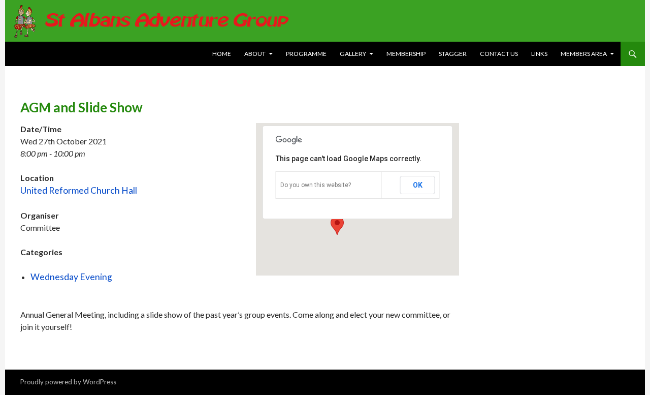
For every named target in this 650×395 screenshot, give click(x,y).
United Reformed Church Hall (78, 190)
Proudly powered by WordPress (68, 382)
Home (221, 53)
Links (539, 53)
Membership (406, 53)
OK (417, 185)
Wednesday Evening (71, 276)
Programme (306, 53)
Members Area (584, 53)
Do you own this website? (315, 185)
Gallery (353, 53)
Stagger (453, 53)
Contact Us (499, 53)
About (255, 53)
